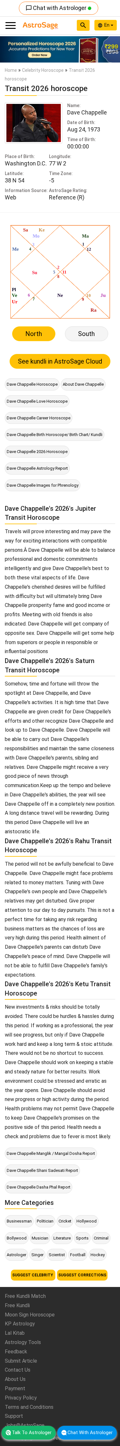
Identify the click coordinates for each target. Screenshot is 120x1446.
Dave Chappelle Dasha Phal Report (38, 1187)
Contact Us (17, 1370)
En (107, 25)
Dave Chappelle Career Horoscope (38, 418)
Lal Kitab (15, 1333)
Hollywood (86, 1221)
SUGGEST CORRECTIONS (82, 1275)
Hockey (98, 1254)
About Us (15, 1379)
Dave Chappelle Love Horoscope (37, 401)
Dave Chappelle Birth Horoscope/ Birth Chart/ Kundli (54, 434)
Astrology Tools (23, 1342)
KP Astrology (20, 1324)
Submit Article (21, 1361)
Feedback (16, 1352)
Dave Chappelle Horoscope (32, 384)
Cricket (65, 1221)
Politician (45, 1221)
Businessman (19, 1221)
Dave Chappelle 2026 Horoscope (37, 451)
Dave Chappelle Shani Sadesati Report (42, 1170)
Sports (82, 1238)
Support (14, 1416)
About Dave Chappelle (83, 384)
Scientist (57, 1254)
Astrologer (16, 1254)
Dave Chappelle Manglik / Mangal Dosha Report (51, 1153)
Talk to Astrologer (32, 1432)
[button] (9, 49)
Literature (62, 1238)
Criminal (101, 1238)
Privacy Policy (21, 1398)
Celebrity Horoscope (43, 70)
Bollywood (17, 1238)
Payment (15, 1388)
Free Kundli (17, 1305)
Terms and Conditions (29, 1407)
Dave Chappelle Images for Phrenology (42, 485)
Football (77, 1254)
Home (11, 70)
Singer (37, 1254)
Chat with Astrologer (57, 7)
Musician (40, 1238)
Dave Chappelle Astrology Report (37, 468)
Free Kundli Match (25, 1296)
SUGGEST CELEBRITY (33, 1275)
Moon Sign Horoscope (30, 1315)
